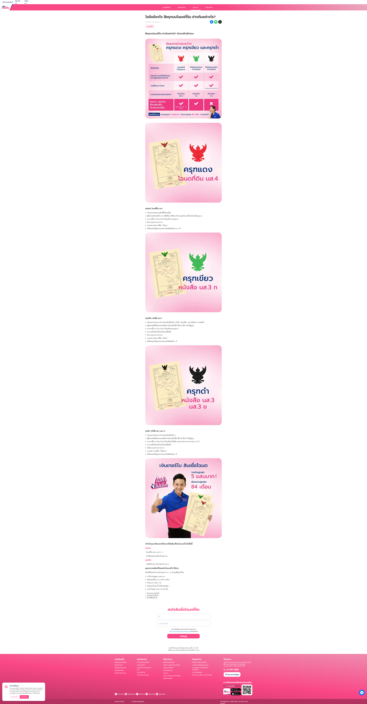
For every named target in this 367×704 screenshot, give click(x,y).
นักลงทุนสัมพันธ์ (7, 2)
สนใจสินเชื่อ (166, 7)
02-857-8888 (233, 669)
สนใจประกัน (181, 7)
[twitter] (220, 22)
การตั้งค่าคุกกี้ (14, 697)
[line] (216, 22)
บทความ (195, 7)
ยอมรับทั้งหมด (24, 697)
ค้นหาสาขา (209, 7)
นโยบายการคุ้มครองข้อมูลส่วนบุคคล (179, 631)
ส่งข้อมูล (183, 636)
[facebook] (211, 22)
